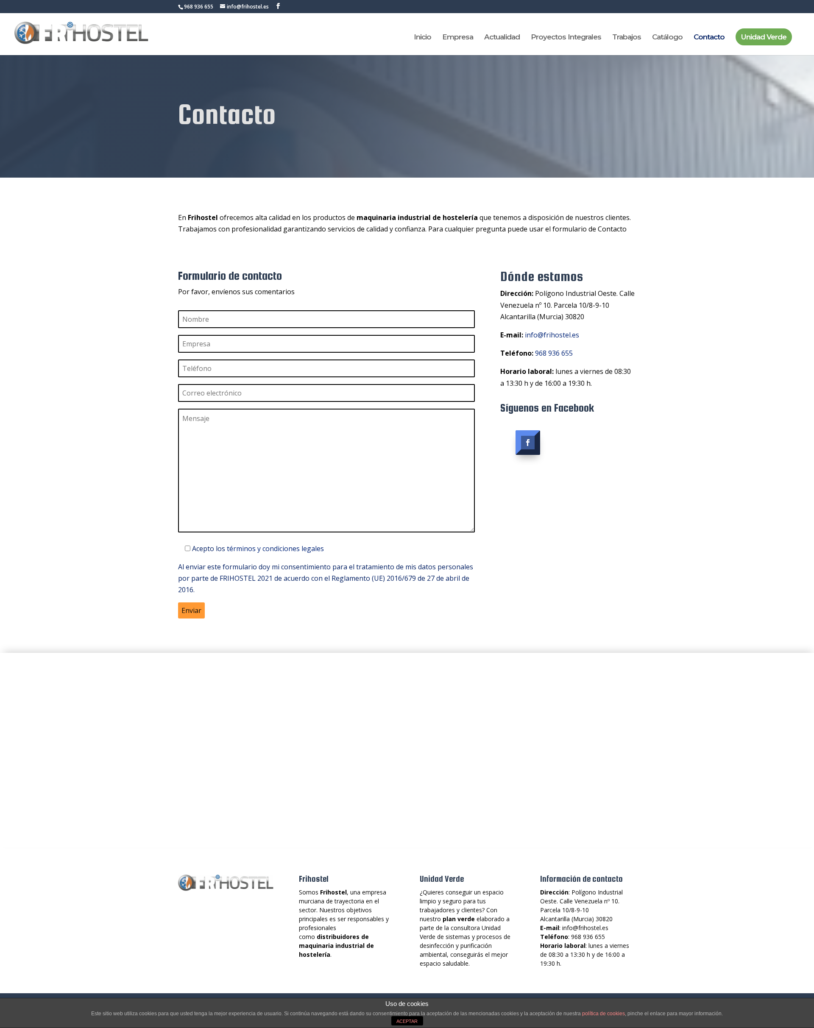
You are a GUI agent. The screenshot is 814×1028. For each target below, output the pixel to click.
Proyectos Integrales (566, 37)
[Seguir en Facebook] (528, 442)
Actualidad (502, 37)
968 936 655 (554, 353)
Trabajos (626, 37)
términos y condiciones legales (275, 548)
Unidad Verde (763, 37)
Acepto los (258, 548)
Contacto (709, 37)
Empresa (457, 37)
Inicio (422, 37)
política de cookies (603, 1014)
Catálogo (667, 37)
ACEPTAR (407, 1021)
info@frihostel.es (552, 335)
